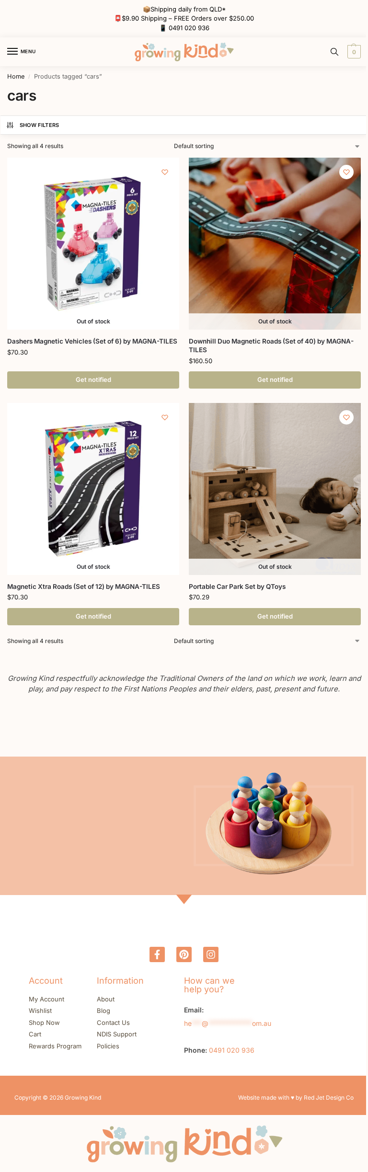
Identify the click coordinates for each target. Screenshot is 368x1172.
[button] (353, 51)
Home (15, 76)
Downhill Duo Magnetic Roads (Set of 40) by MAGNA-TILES (271, 345)
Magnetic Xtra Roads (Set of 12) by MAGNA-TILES (83, 586)
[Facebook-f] (157, 954)
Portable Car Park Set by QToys (237, 586)
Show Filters (39, 125)
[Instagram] (210, 954)
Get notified (93, 379)
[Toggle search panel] (334, 51)
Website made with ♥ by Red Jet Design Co (296, 1097)
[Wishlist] (165, 172)
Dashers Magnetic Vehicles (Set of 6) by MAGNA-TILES (92, 341)
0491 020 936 (189, 28)
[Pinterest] (184, 954)
